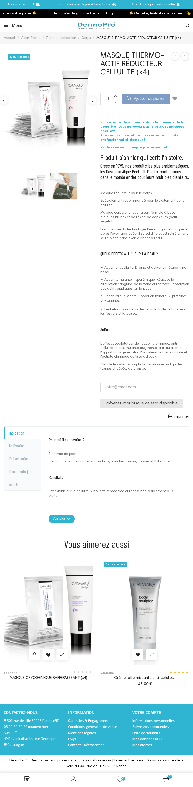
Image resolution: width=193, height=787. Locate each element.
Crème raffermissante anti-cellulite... (144, 678)
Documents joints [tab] (22, 471)
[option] (48, 108)
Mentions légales (82, 732)
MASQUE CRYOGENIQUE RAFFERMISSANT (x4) (48, 678)
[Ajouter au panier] (34, 654)
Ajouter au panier (149, 99)
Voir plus (62, 519)
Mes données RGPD (148, 739)
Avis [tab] (14, 484)
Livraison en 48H (22, 4)
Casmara (10, 673)
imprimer (181, 417)
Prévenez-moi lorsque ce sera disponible (142, 403)
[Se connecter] (73, 779)
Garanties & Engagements (89, 720)
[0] (166, 781)
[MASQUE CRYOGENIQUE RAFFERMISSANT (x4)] (184, 56)
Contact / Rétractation (86, 745)
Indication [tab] (16, 433)
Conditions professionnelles (154, 4)
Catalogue (15, 744)
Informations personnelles (153, 720)
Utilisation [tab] (17, 445)
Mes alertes (142, 745)
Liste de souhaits (146, 732)
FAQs (72, 739)
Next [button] (92, 100)
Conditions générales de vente (92, 726)
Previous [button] (4, 100)
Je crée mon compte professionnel (136, 147)
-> (102, 147)
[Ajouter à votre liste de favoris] (174, 99)
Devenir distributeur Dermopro (32, 738)
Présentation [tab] (19, 458)
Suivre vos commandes (150, 726)
